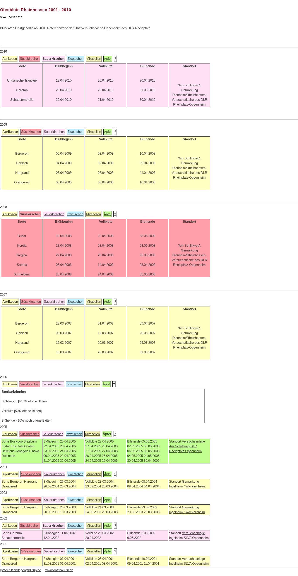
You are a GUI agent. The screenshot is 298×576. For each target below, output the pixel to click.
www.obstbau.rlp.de (59, 570)
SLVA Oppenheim (196, 538)
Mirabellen (93, 58)
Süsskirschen (29, 58)
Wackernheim (195, 486)
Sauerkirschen (54, 131)
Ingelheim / (177, 486)
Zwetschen (75, 58)
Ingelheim (176, 538)
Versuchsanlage (193, 441)
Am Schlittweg (179, 446)
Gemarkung (190, 481)
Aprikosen (9, 58)
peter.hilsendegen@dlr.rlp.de (21, 570)
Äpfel (107, 58)
